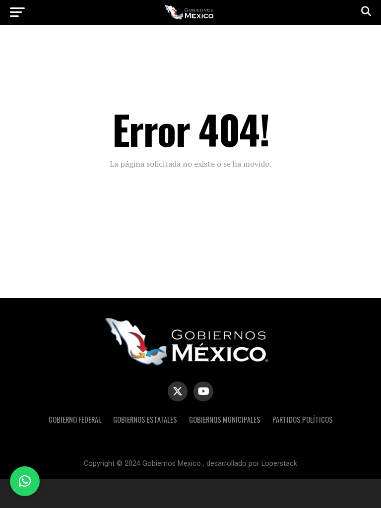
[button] (25, 481)
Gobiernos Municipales (224, 419)
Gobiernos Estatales (145, 419)
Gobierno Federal (75, 419)
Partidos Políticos (302, 419)
